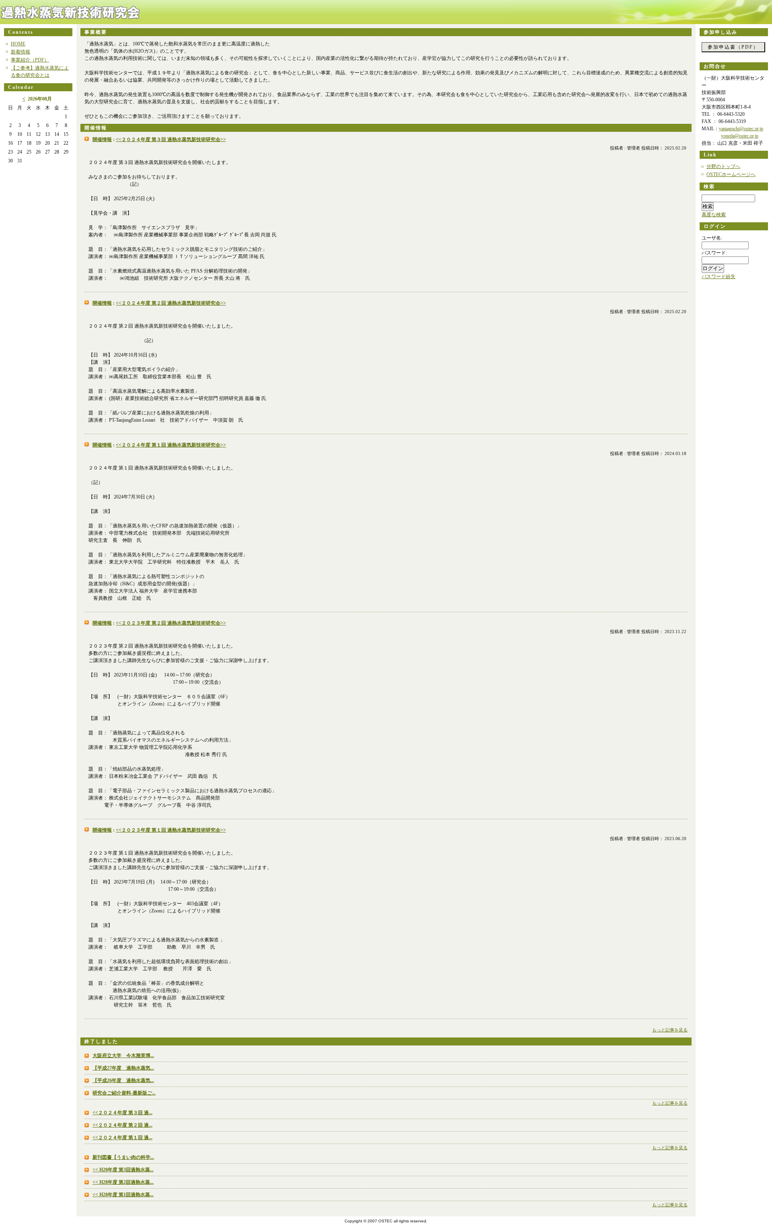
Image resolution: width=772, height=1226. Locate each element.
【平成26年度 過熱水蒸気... (123, 1080)
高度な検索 (714, 214)
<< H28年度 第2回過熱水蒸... (123, 1182)
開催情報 (102, 139)
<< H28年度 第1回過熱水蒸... (123, 1194)
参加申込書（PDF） (733, 47)
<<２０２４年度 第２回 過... (122, 1125)
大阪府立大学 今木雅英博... (123, 1055)
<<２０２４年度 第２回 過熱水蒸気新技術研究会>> (171, 303)
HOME (18, 44)
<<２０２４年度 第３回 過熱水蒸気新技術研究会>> (171, 139)
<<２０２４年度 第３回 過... (122, 1112)
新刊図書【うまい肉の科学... (123, 1157)
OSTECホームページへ (731, 174)
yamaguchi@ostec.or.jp (741, 128)
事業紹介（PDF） (30, 60)
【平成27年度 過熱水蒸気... (123, 1068)
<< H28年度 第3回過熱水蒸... (123, 1170)
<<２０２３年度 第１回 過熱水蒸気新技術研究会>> (171, 830)
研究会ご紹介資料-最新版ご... (124, 1093)
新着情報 (20, 52)
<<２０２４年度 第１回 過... (122, 1137)
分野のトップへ (723, 166)
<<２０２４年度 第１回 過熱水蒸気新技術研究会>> (171, 445)
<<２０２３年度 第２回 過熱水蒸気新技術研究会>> (171, 623)
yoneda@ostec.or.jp (739, 136)
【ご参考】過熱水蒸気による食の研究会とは (40, 71)
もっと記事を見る (670, 1029)
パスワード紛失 (718, 276)
